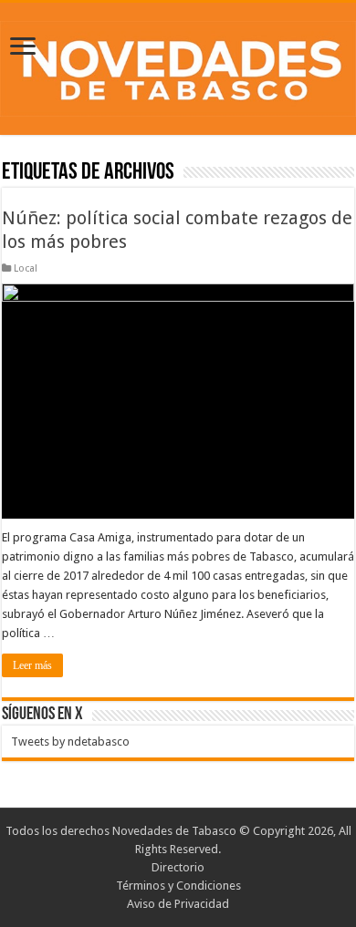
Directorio (178, 867)
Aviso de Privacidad (178, 904)
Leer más (32, 665)
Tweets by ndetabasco (70, 741)
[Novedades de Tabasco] (178, 66)
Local (25, 268)
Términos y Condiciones (178, 885)
